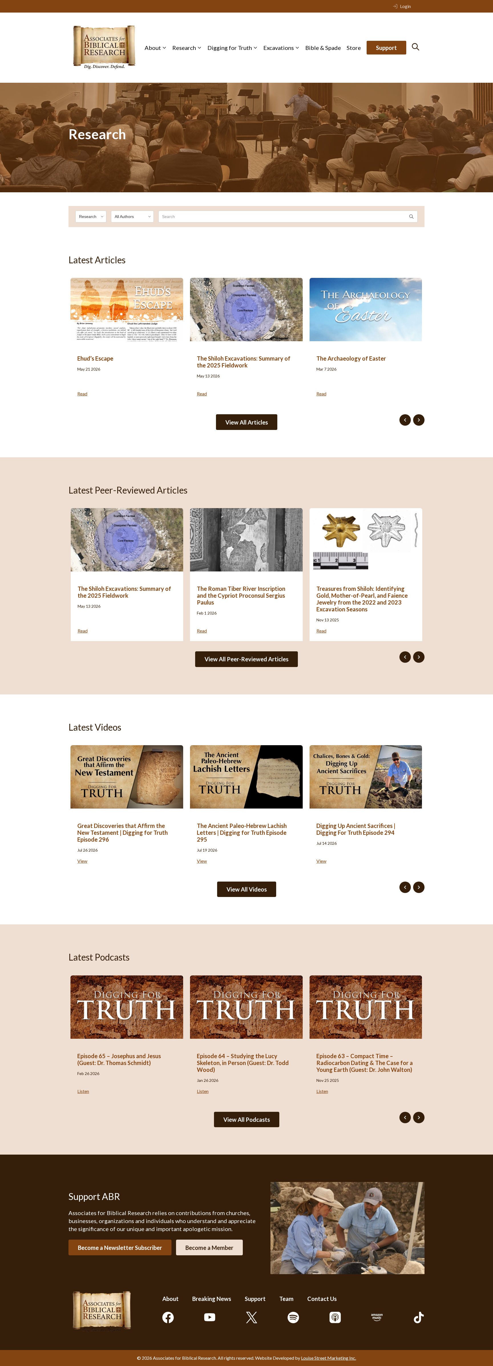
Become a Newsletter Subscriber (120, 1247)
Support (386, 47)
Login (405, 6)
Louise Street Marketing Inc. (328, 1358)
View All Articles (246, 422)
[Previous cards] (405, 420)
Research (184, 47)
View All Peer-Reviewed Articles (246, 659)
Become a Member (209, 1247)
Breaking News (211, 1298)
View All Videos (247, 889)
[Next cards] (419, 420)
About (153, 47)
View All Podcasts (246, 1119)
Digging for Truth (229, 47)
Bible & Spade (323, 47)
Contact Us (322, 1298)
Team (286, 1298)
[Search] (415, 46)
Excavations (278, 47)
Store (354, 47)
